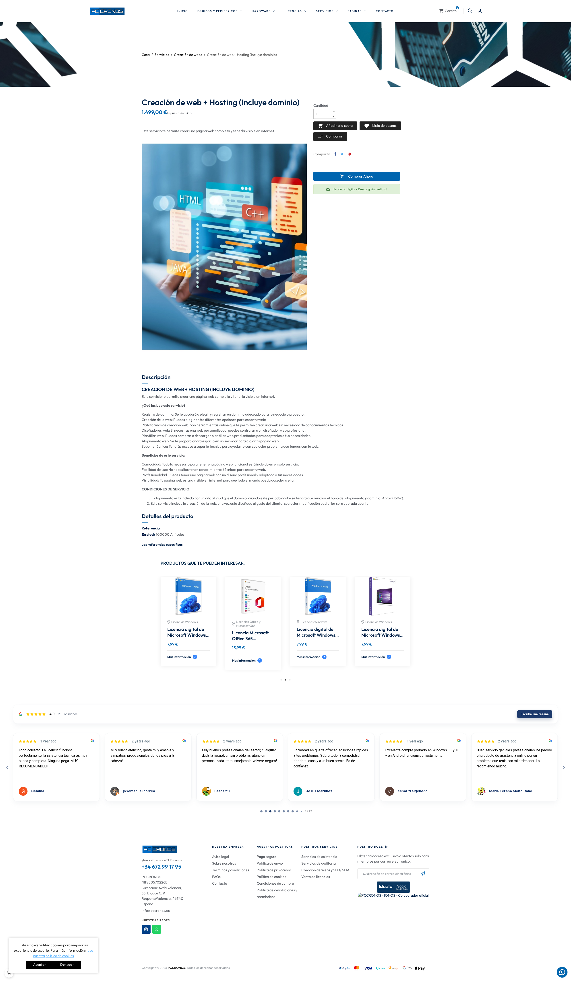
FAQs (216, 876)
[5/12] (283, 811)
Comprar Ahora (356, 176)
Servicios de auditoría (318, 863)
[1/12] (266, 811)
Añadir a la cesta (335, 126)
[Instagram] (146, 929)
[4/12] (279, 811)
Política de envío (270, 863)
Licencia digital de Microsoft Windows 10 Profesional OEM (251, 632)
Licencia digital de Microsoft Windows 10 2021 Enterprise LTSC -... (380, 632)
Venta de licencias (315, 876)
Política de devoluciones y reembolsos (277, 893)
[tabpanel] (318, 627)
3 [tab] (290, 680)
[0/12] (261, 811)
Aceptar (39, 964)
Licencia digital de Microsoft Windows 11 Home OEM (186, 632)
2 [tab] (285, 680)
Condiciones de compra (275, 883)
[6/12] (288, 811)
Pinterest (349, 154)
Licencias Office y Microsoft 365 (313, 624)
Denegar (67, 964)
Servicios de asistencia (319, 856)
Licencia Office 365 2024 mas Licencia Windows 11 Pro (316, 636)
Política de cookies (271, 876)
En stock (148, 534)
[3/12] (275, 811)
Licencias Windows (184, 622)
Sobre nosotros (224, 863)
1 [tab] (281, 680)
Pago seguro (266, 856)
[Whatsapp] (156, 929)
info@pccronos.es (156, 910)
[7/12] (292, 811)
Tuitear (342, 154)
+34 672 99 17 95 (161, 866)
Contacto (219, 883)
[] (8, 973)
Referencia (151, 528)
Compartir (335, 154)
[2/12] (270, 811)
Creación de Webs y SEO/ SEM (325, 870)
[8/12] (297, 811)
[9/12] (301, 811)
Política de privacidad (274, 870)
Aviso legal (220, 856)
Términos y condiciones (230, 870)
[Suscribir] (423, 873)
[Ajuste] (480, 11)
